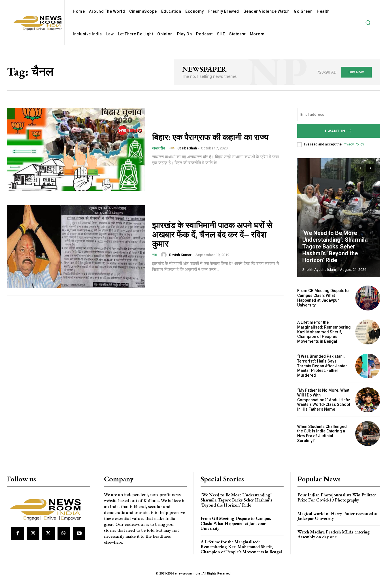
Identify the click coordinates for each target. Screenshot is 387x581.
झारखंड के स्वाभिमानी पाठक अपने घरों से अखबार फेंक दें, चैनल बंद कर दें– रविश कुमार (212, 234)
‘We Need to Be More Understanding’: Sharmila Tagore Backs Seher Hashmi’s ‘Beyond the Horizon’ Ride (335, 246)
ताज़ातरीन (158, 148)
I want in (335, 131)
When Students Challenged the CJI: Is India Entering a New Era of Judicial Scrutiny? (322, 433)
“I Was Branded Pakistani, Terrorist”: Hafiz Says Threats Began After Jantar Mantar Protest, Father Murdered (322, 366)
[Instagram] (33, 533)
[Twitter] (48, 533)
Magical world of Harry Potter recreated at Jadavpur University (337, 516)
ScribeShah (187, 148)
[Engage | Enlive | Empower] (47, 509)
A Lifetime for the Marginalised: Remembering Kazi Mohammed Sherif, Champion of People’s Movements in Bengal (324, 332)
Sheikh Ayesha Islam (319, 269)
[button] (367, 22)
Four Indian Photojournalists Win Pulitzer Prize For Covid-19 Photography (336, 497)
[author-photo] (173, 148)
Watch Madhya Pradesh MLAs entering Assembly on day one (333, 534)
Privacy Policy (353, 144)
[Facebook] (17, 533)
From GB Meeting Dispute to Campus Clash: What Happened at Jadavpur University (323, 297)
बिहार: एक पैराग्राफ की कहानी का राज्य (210, 137)
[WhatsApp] (64, 533)
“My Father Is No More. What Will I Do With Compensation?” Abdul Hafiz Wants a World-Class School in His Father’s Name (323, 399)
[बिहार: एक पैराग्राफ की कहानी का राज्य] (76, 149)
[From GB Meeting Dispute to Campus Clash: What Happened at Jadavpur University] (367, 298)
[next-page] (370, 168)
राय (154, 255)
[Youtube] (79, 533)
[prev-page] (360, 168)
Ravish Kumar (180, 255)
